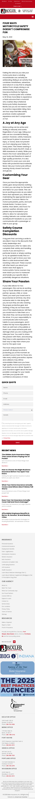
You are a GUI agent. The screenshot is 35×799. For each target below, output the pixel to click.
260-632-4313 (10, 745)
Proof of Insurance (7, 627)
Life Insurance (6, 567)
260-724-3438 (10, 724)
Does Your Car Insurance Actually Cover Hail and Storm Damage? (16, 501)
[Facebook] (14, 641)
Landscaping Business (8, 564)
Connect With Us (6, 596)
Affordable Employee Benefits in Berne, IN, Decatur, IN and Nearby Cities (16, 515)
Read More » (5, 466)
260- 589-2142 (10, 734)
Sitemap (4, 614)
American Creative (21, 797)
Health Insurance (7, 570)
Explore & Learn (17, 1)
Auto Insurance (6, 559)
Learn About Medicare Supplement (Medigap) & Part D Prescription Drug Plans (17, 576)
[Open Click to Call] (21, 6)
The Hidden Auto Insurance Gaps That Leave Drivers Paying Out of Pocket (16, 456)
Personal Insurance (7, 543)
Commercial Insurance (8, 546)
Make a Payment (7, 622)
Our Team (10, 1)
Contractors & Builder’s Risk (10, 562)
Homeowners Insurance (9, 554)
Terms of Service (7, 611)
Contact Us (5, 601)
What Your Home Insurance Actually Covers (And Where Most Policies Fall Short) (17, 487)
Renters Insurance (7, 557)
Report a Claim (6, 625)
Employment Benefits (8, 549)
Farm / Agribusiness (7, 551)
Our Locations (18, 3)
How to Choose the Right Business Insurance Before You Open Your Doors (16, 472)
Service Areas (6, 604)
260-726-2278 (10, 766)
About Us (4, 585)
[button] (32, 16)
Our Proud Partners (7, 593)
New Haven (10, 634)
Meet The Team (6, 588)
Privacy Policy (7, 438)
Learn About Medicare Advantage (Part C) (14, 572)
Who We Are (4, 1)
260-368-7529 (10, 755)
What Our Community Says (27, 1)
